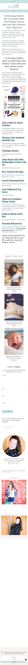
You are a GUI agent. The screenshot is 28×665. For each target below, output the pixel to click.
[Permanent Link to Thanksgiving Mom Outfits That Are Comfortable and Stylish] (14, 285)
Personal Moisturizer (12, 223)
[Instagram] (9, 463)
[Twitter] (15, 463)
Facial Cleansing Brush (13, 180)
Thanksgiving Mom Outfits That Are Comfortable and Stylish (14, 289)
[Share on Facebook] (1, 328)
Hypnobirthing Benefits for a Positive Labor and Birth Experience (14, 358)
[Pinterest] (11, 463)
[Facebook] (13, 463)
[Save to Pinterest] (1, 331)
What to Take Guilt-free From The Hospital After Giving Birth (14, 323)
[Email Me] (19, 463)
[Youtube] (17, 463)
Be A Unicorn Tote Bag (12, 171)
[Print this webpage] (1, 337)
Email (4, 396)
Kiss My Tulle (14, 6)
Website (4, 403)
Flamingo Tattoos (10, 150)
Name (4, 388)
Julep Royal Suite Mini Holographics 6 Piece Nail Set (14, 162)
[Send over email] (1, 334)
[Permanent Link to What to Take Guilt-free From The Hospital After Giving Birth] (14, 320)
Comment (4, 375)
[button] (14, 1)
